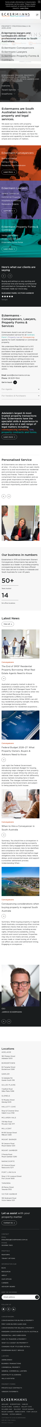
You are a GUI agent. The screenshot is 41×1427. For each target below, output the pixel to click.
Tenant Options (8, 1258)
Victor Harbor (15, 1414)
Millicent (17, 1409)
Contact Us (8, 1223)
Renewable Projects (10, 204)
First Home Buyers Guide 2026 (14, 1324)
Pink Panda (11, 1420)
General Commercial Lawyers (14, 1371)
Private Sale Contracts (11, 239)
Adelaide (5, 1404)
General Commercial (10, 193)
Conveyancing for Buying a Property (18, 1320)
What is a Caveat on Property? (15, 1343)
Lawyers (5, 1356)
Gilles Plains (7, 1406)
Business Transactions (11, 1363)
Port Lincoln (32, 1411)
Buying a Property (9, 158)
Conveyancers (8, 662)
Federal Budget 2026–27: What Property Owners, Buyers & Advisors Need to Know (18, 751)
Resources (6, 1271)
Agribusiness (7, 1360)
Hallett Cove (26, 1406)
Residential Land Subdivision (14, 165)
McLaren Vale (7, 1409)
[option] (20, 291)
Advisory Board (8, 1286)
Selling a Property (9, 162)
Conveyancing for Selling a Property (18, 1328)
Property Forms (8, 1384)
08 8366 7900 (7, 1245)
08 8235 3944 (14, 378)
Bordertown (15, 1404)
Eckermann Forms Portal (12, 242)
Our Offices (7, 1279)
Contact (5, 1234)
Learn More (24, 8)
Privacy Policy (7, 1422)
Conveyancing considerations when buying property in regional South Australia (20, 907)
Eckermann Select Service (13, 1350)
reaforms (6, 1254)
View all (7, 624)
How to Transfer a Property (14, 1339)
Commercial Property (11, 197)
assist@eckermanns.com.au (18, 375)
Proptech (6, 1251)
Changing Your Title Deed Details (16, 1346)
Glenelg (16, 1406)
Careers (5, 1283)
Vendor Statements (10, 235)
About (4, 1275)
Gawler (25, 1404)
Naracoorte (20, 1411)
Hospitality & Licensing (11, 200)
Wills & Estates (8, 1378)
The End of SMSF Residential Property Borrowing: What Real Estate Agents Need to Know (18, 669)
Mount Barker (28, 1409)
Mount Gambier (7, 1411)
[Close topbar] (39, 2)
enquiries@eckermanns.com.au (15, 1239)
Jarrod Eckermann (12, 1012)
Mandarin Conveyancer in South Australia (20, 1331)
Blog (4, 1268)
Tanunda (5, 1414)
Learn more (8, 437)
